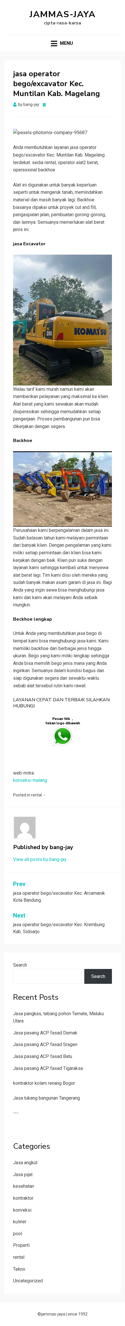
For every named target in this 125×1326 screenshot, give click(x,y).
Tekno (19, 1269)
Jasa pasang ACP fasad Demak (45, 1033)
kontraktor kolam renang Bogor (44, 1083)
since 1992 (78, 1314)
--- (15, 1113)
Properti (21, 1245)
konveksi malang (30, 780)
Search (20, 965)
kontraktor (23, 1198)
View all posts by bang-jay (40, 859)
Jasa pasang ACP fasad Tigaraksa (48, 1068)
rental (36, 795)
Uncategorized (28, 1281)
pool (17, 1233)
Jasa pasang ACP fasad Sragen (45, 1044)
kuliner (19, 1221)
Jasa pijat (23, 1174)
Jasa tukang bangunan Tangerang (46, 1098)
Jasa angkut (25, 1162)
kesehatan (23, 1186)
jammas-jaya (63, 14)
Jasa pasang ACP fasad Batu (42, 1056)
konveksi (22, 1210)
